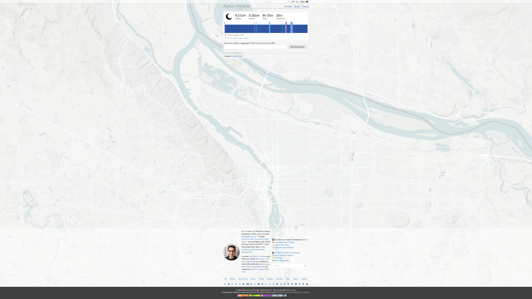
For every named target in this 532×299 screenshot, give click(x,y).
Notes (297, 6)
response (245, 43)
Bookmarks (243, 278)
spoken (253, 261)
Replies (270, 278)
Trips (288, 278)
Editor (286, 244)
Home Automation (282, 260)
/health (234, 56)
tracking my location (257, 256)
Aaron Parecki (237, 6)
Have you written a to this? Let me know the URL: (249, 43)
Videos (295, 278)
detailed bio (246, 252)
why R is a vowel (256, 269)
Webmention (291, 290)
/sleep (239, 56)
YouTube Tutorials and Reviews (287, 252)
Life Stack (279, 257)
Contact (304, 278)
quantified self (258, 266)
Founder (291, 242)
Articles (288, 6)
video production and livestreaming (253, 248)
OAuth (248, 266)
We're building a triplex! (284, 255)
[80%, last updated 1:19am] (307, 1)
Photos (305, 6)
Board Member (288, 247)
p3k (270, 290)
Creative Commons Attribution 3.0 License (294, 292)
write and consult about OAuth (255, 240)
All (226, 278)
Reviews (279, 278)
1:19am (302, 1)
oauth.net (245, 239)
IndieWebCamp (250, 236)
